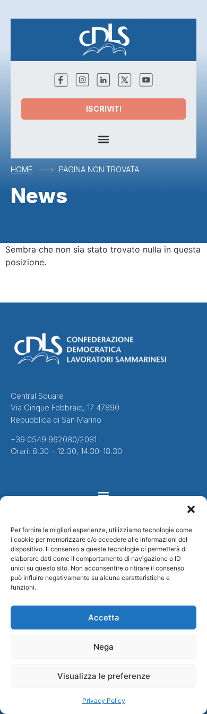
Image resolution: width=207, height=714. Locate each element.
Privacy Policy (103, 700)
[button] (191, 509)
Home (21, 169)
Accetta (103, 617)
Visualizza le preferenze (103, 676)
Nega (103, 647)
